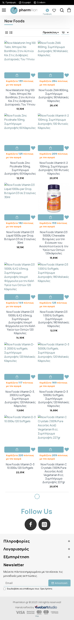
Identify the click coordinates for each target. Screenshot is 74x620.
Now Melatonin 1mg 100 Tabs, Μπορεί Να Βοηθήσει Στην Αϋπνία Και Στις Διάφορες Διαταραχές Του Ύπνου (20, 97)
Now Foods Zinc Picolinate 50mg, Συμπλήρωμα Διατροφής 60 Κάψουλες (20, 168)
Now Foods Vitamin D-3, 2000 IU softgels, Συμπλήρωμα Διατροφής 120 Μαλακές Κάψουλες (20, 399)
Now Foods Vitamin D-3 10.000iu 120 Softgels (20, 466)
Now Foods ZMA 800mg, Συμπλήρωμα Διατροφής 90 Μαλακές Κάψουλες (54, 95)
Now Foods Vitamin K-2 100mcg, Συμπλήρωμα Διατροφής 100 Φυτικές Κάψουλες (54, 168)
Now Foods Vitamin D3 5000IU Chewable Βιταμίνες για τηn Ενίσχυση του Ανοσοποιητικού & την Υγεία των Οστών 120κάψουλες (53, 242)
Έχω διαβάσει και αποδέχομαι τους (29, 588)
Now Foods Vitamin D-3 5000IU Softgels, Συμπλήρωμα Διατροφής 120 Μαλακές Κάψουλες (53, 399)
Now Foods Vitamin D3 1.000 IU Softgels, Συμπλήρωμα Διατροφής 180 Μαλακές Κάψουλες (53, 319)
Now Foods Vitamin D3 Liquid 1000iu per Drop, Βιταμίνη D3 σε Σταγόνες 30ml (20, 237)
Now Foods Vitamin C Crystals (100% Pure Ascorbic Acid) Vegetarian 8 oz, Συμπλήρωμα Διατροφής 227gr (54, 473)
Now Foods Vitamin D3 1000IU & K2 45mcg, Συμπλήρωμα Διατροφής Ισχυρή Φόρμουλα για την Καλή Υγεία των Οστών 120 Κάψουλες (20, 322)
